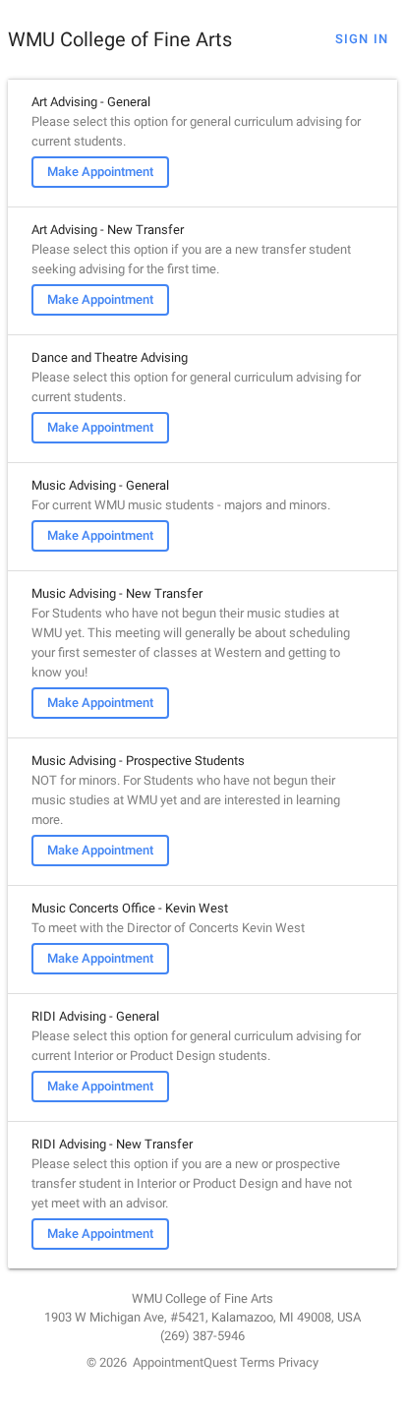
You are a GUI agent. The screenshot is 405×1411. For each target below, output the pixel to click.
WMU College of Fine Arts (120, 39)
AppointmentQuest (185, 1362)
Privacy (298, 1362)
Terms (257, 1362)
